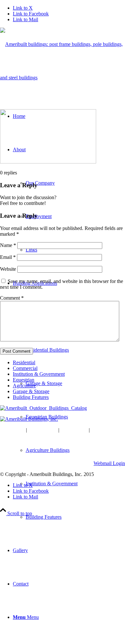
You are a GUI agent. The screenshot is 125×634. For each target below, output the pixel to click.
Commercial (25, 368)
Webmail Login (109, 463)
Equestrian (23, 380)
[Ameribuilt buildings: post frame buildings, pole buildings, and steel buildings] (62, 77)
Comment (12, 298)
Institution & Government (39, 374)
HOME (15, 430)
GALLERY (74, 430)
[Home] (29, 419)
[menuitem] (75, 483)
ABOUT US (42, 430)
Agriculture (24, 385)
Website (8, 269)
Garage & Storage (31, 391)
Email (8, 257)
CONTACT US (108, 430)
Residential (24, 362)
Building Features (31, 397)
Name (8, 245)
